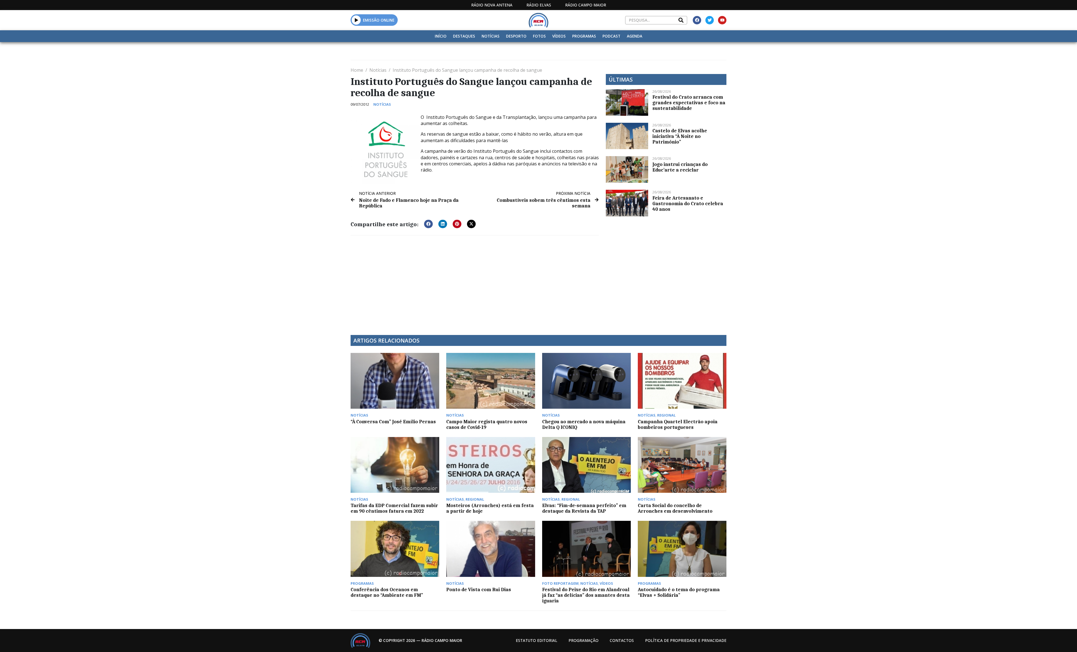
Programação (584, 640)
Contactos (622, 640)
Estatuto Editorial (536, 640)
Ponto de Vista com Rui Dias (478, 589)
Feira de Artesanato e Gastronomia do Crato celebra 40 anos (687, 203)
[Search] (681, 20)
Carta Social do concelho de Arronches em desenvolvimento (675, 508)
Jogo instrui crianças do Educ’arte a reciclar (680, 167)
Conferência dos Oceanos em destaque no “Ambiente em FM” (387, 592)
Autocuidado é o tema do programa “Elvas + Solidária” (679, 592)
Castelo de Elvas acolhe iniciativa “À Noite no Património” (679, 136)
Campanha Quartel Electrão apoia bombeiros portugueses (677, 424)
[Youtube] (722, 20)
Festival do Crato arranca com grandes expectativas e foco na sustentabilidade (688, 102)
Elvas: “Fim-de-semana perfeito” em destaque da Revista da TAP (584, 508)
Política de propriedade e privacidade (685, 640)
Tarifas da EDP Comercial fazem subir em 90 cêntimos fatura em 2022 (394, 508)
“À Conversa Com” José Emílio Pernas (393, 421)
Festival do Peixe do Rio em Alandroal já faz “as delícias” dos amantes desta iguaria (586, 595)
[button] (356, 20)
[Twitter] (709, 20)
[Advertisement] (475, 281)
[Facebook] (697, 20)
